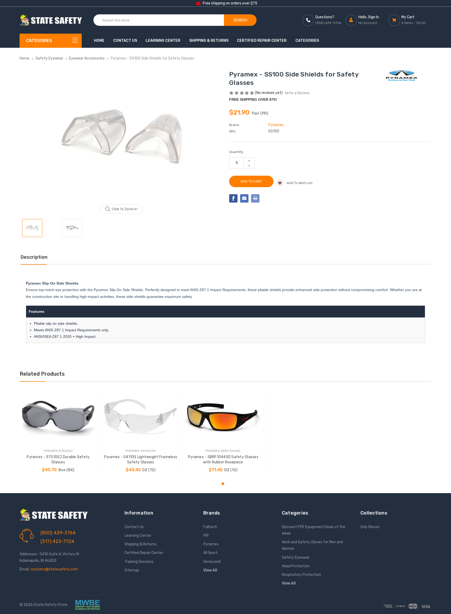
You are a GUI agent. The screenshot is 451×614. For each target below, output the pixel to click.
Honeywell (212, 561)
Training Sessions (138, 561)
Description (34, 257)
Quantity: (236, 152)
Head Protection (296, 566)
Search (240, 20)
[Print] (255, 198)
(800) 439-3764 (58, 533)
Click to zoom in (124, 209)
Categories (307, 40)
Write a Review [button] (297, 93)
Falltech (210, 527)
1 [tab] (223, 483)
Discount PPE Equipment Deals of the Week (313, 530)
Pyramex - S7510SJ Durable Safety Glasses (58, 459)
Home (99, 40)
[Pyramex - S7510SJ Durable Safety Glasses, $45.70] (58, 417)
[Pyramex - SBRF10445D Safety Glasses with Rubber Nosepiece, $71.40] (223, 417)
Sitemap (131, 570)
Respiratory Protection (301, 574)
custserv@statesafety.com (54, 569)
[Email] (244, 198)
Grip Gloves (369, 527)
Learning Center (163, 40)
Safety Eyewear (296, 557)
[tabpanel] (58, 432)
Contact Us (125, 40)
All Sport (210, 553)
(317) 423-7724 (57, 541)
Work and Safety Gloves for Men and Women (312, 545)
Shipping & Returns (208, 40)
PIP (206, 535)
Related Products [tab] (42, 374)
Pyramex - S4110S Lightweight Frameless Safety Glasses (140, 459)
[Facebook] (233, 198)
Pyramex (211, 544)
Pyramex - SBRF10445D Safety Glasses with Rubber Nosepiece (223, 459)
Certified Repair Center (262, 40)
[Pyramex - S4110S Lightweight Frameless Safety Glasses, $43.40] (140, 417)
